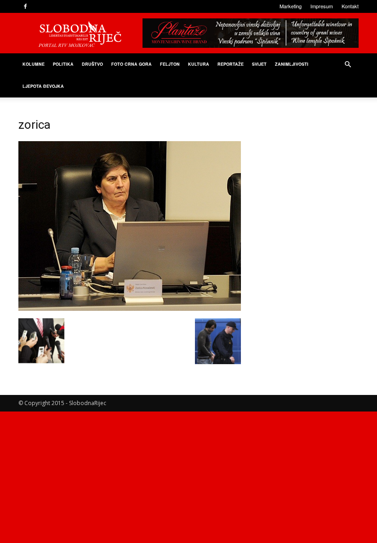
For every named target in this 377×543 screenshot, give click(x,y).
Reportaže (230, 64)
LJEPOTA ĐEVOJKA (43, 86)
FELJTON (170, 64)
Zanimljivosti (291, 64)
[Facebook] (25, 6)
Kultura (198, 64)
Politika (63, 64)
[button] (348, 64)
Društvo (92, 64)
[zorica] (129, 308)
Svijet (259, 64)
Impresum (321, 6)
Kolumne (34, 64)
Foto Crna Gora (131, 64)
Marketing (291, 6)
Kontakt (350, 6)
